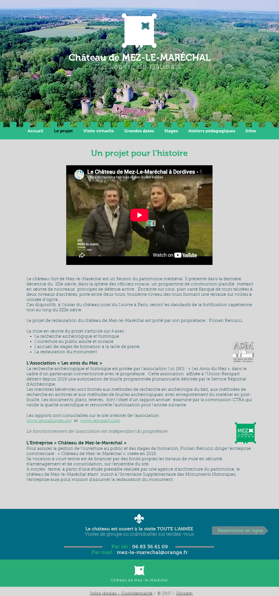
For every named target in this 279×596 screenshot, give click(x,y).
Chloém (184, 593)
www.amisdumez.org (49, 421)
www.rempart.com (100, 421)
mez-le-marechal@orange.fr (152, 552)
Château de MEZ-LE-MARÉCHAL (140, 57)
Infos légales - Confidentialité (121, 593)
